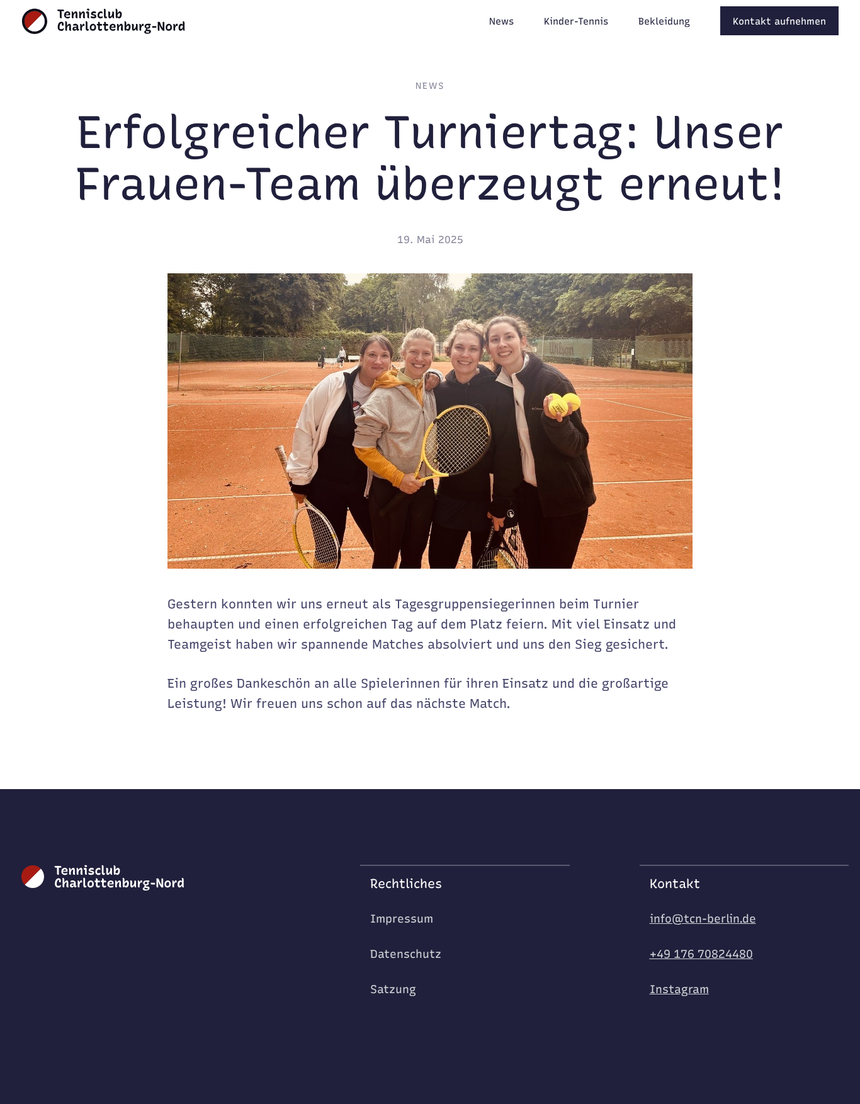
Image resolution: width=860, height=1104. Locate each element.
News (430, 86)
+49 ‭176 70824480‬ (701, 954)
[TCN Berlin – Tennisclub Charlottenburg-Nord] (103, 21)
